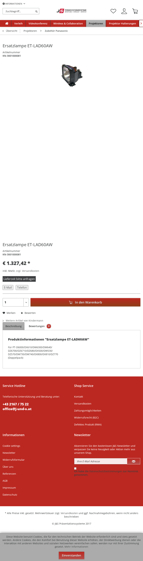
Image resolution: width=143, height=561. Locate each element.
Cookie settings (11, 445)
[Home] (7, 23)
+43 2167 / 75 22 (16, 404)
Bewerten (30, 313)
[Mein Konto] (124, 11)
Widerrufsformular (14, 459)
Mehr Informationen (76, 546)
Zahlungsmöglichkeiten (87, 410)
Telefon (22, 287)
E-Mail (8, 287)
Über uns (8, 466)
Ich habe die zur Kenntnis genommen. (106, 473)
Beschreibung (13, 326)
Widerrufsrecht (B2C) (86, 417)
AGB (5, 480)
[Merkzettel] (113, 11)
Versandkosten (82, 403)
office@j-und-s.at (17, 409)
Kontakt (78, 396)
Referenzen (9, 473)
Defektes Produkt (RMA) (87, 424)
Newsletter (9, 452)
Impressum (9, 487)
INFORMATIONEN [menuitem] (14, 4)
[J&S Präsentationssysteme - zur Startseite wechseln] (71, 11)
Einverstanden (71, 555)
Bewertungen (39, 326)
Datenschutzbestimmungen (105, 471)
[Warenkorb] (135, 11)
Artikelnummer (11, 52)
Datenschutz (10, 494)
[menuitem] (29, 11)
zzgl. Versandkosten (27, 270)
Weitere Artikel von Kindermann (24, 320)
